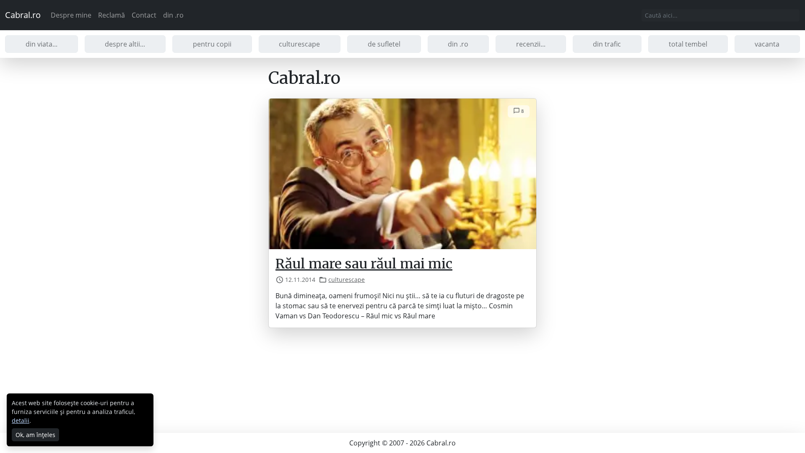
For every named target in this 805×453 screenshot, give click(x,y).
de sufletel (384, 44)
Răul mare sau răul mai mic (363, 263)
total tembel (688, 44)
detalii (20, 420)
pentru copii (212, 44)
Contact (144, 15)
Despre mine (71, 15)
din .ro (173, 15)
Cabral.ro (23, 15)
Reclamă (111, 15)
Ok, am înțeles (35, 435)
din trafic (607, 44)
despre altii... (125, 44)
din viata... (41, 44)
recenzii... (530, 44)
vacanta (767, 44)
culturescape (299, 44)
